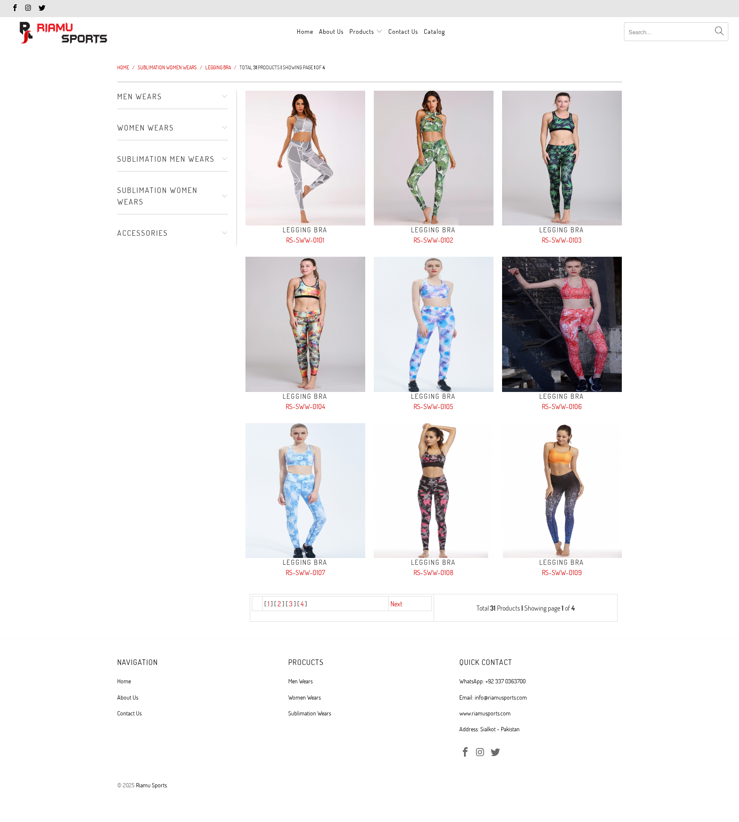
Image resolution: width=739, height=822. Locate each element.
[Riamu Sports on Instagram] (28, 8)
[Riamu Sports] (63, 33)
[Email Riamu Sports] (41, 8)
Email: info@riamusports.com (493, 697)
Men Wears (300, 681)
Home (305, 31)
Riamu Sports (151, 785)
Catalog (434, 31)
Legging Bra (305, 158)
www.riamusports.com (485, 713)
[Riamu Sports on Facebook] (14, 8)
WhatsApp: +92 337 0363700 (492, 681)
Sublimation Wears (309, 713)
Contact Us (403, 31)
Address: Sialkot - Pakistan (489, 729)
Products (362, 31)
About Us (331, 31)
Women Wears (304, 697)
